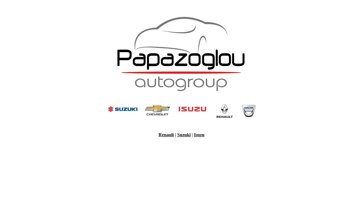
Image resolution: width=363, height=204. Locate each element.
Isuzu (199, 134)
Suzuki (184, 134)
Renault (166, 134)
